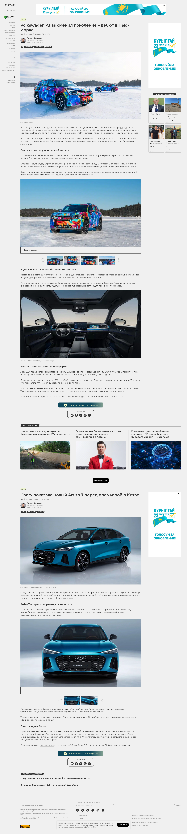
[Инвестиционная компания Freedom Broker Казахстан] (9, 17)
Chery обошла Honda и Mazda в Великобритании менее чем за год (55, 778)
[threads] (98, 810)
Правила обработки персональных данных (146, 819)
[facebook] (103, 810)
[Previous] (43, 260)
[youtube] (87, 810)
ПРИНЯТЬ (123, 825)
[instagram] (77, 810)
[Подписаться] (115, 805)
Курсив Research (9, 30)
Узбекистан (11, 82)
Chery (23, 512)
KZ (14, 10)
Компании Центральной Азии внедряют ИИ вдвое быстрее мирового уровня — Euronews (150, 434)
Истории (12, 25)
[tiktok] (92, 810)
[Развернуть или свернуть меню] (14, 57)
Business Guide (10, 33)
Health (12, 40)
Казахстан (11, 80)
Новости (12, 22)
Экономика (11, 43)
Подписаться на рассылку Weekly (89, 802)
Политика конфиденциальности (143, 815)
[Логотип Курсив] (10, 5)
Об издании (83, 815)
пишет (124, 133)
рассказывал (49, 396)
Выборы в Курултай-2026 (140, 825)
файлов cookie (90, 827)
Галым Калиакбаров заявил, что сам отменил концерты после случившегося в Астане (99, 434)
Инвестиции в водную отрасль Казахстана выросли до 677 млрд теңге (45, 433)
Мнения (12, 48)
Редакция (11, 63)
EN (11, 10)
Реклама (12, 65)
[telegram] (82, 810)
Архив (13, 51)
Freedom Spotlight (8, 70)
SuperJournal (10, 38)
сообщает (58, 598)
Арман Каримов (34, 38)
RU (8, 10)
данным (28, 155)
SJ (22, 47)
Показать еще (100, 480)
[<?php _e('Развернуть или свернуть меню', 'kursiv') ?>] (14, 77)
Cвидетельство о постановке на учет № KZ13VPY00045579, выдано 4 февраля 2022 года (44, 814)
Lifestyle (12, 35)
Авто (13, 27)
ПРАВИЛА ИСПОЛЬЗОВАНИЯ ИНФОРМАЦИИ (145, 822)
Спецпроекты (10, 68)
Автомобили (39, 47)
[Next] (118, 260)
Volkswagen (29, 47)
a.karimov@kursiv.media (35, 42)
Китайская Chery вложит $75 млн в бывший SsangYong (49, 785)
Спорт (13, 46)
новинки (48, 47)
